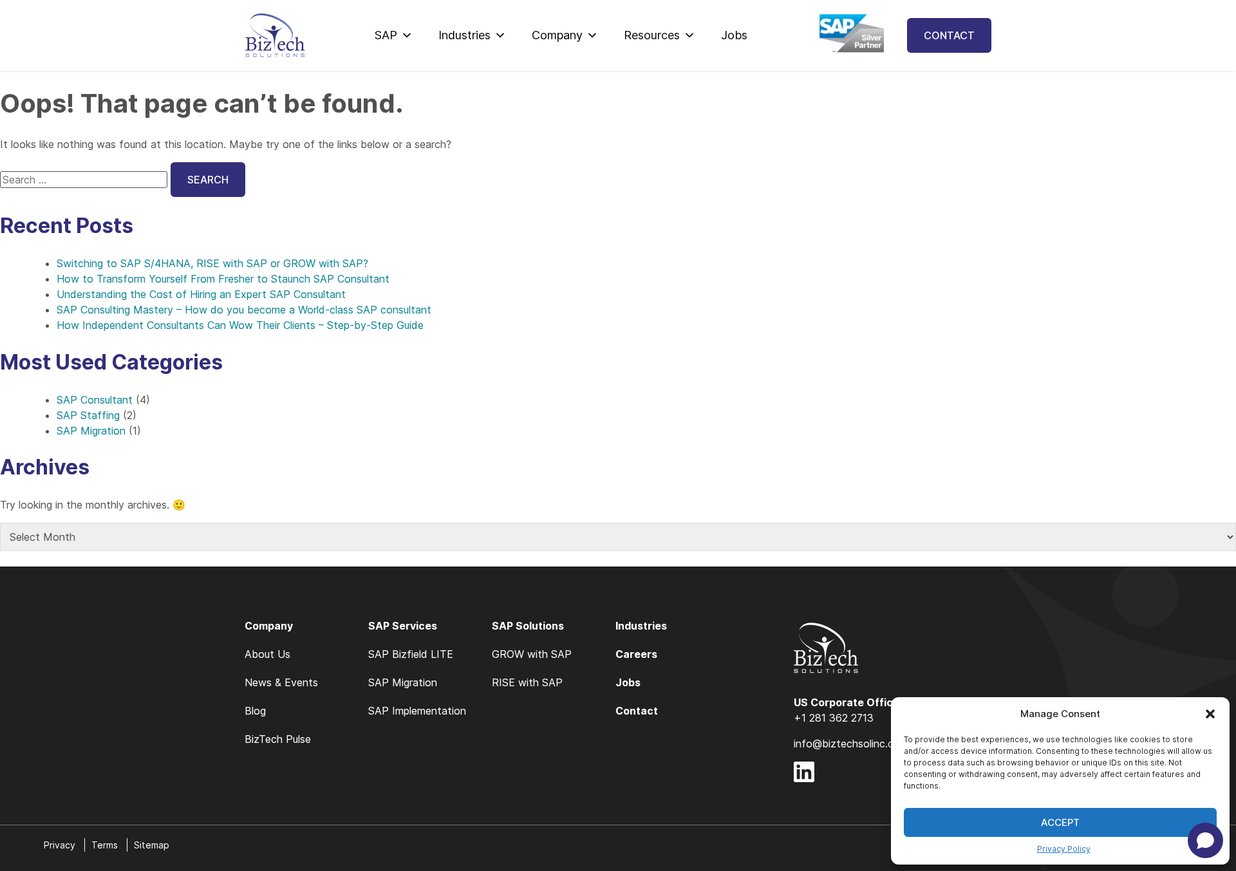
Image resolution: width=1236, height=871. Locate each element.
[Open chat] (1205, 840)
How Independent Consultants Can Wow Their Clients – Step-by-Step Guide (240, 325)
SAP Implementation (417, 710)
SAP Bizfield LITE (410, 654)
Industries (464, 35)
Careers (636, 654)
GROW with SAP (532, 654)
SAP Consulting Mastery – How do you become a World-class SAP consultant (244, 309)
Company (557, 35)
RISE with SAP (527, 682)
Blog (255, 710)
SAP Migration (91, 430)
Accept (1060, 822)
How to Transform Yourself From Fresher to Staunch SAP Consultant (223, 278)
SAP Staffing (88, 415)
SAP (386, 35)
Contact (949, 35)
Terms (104, 844)
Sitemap (151, 844)
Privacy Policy (1064, 849)
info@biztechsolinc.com (851, 743)
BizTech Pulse (278, 739)
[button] (1210, 713)
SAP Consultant (95, 399)
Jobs (734, 35)
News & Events (281, 682)
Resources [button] (652, 35)
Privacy (59, 844)
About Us (267, 654)
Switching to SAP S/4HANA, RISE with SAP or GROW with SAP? (212, 263)
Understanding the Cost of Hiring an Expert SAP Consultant (201, 294)
